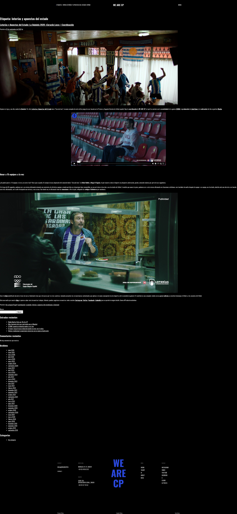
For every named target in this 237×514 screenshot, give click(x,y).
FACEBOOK (164, 475)
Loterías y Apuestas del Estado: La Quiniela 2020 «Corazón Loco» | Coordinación (37, 24)
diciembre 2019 (12, 423)
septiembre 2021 (13, 397)
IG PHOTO (164, 483)
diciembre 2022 (12, 381)
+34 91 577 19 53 (83, 485)
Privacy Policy (60, 513)
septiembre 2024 (13, 366)
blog (17, 300)
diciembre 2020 (12, 406)
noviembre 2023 (12, 375)
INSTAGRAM (165, 467)
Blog (142, 478)
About (143, 475)
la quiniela (28, 305)
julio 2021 (11, 399)
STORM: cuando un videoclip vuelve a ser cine (21, 326)
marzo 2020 (11, 417)
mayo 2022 (11, 386)
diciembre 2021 (12, 390)
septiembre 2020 (13, 412)
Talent (143, 470)
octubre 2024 (12, 363)
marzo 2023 (11, 379)
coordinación (21, 305)
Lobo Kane (194, 109)
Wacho (220, 109)
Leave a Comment (54, 305)
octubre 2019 (12, 428)
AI (141, 473)
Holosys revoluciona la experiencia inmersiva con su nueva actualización (28, 331)
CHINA (178, 109)
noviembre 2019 (12, 426)
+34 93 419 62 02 (83, 469)
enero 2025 (11, 361)
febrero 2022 (12, 388)
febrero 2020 (12, 419)
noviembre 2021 (12, 392)
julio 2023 (11, 377)
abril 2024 (11, 370)
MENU (179, 5)
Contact (59, 471)
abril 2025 (11, 357)
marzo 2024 (11, 372)
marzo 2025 (11, 359)
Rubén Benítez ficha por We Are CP (18, 322)
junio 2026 (11, 350)
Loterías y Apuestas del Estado (41, 109)
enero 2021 (11, 403)
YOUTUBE (164, 473)
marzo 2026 (11, 355)
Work (142, 467)
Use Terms (177, 513)
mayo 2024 (11, 368)
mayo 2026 (11, 352)
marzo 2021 (11, 401)
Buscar (2, 309)
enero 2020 (11, 421)
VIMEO (163, 470)
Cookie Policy (119, 513)
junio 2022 (11, 383)
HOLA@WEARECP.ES (62, 467)
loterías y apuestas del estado (40, 305)
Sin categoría (9, 305)
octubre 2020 (12, 410)
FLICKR (164, 480)
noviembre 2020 (12, 408)
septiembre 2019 (13, 430)
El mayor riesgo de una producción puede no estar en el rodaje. (26, 329)
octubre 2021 (12, 395)
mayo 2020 (11, 415)
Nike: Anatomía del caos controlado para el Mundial (22, 324)
